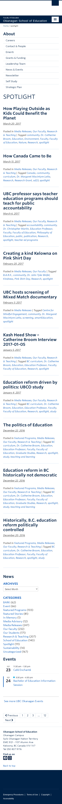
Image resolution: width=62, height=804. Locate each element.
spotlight (44, 142)
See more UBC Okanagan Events (23, 701)
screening (28, 317)
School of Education (15, 640)
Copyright (45, 795)
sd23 (35, 180)
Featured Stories (13, 613)
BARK (6, 602)
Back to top (9, 765)
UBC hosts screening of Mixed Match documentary (30, 294)
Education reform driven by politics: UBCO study (30, 384)
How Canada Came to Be (27, 156)
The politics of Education (27, 425)
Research (33, 142)
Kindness (8, 278)
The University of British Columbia (22, 6)
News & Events (14, 69)
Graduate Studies (25, 453)
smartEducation (44, 317)
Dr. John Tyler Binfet (38, 275)
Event (6, 606)
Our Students (11, 632)
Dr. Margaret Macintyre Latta (33, 176)
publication (30, 236)
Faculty (44, 138)
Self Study (11, 81)
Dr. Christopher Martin (16, 228)
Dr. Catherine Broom (28, 445)
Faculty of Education (24, 232)
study (53, 411)
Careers (10, 40)
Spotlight (8, 644)
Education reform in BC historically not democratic (30, 472)
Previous (12, 715)
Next (8, 720)
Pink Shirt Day (22, 278)
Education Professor (41, 228)
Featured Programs (25, 438)
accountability (35, 225)
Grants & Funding (16, 58)
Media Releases (22, 131)
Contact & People (16, 46)
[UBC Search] (55, 3)
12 (45, 715)
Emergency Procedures (13, 795)
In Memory (10, 617)
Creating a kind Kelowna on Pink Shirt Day (30, 255)
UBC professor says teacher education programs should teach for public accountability (30, 200)
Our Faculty (39, 131)
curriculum (9, 176)
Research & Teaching (29, 442)
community (33, 135)
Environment (31, 138)
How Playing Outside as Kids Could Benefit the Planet (26, 113)
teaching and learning (22, 456)
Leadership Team (15, 63)
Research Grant (23, 180)
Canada (31, 173)
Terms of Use (32, 795)
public (19, 236)
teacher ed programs (26, 240)
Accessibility (8, 799)
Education (17, 138)
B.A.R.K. (7, 275)
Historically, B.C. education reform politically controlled (30, 525)
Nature (22, 142)
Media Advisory (12, 621)
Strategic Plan (14, 87)
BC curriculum (35, 361)
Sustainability (11, 647)
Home (5, 26)
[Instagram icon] (10, 759)
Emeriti (10, 52)
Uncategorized (12, 651)
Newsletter (12, 75)
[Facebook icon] (5, 759)
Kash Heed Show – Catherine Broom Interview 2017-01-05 (30, 339)
